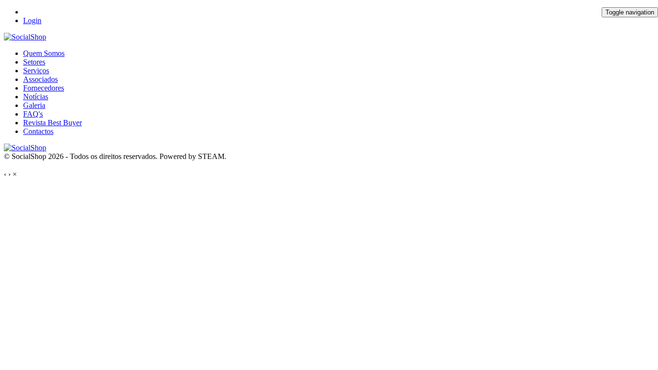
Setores (34, 62)
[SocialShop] (25, 37)
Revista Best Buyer (52, 123)
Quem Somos (44, 53)
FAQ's (33, 114)
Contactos (38, 131)
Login (32, 20)
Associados (40, 79)
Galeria (34, 105)
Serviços (36, 70)
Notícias (35, 96)
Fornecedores (43, 88)
